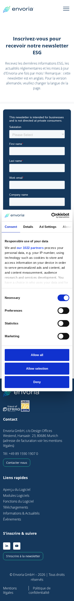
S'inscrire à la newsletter (23, 556)
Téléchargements (15, 507)
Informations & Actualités (21, 513)
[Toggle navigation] (66, 8)
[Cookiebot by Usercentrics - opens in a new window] (52, 215)
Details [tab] (28, 226)
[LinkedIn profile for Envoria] (6, 546)
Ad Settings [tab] (47, 226)
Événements (12, 519)
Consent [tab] (11, 226)
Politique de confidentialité (40, 590)
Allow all (37, 355)
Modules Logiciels (16, 495)
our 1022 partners (30, 248)
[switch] (63, 310)
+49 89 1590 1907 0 (23, 453)
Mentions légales (10, 590)
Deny (37, 382)
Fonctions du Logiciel (18, 501)
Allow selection (37, 368)
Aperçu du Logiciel (16, 489)
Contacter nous (16, 463)
